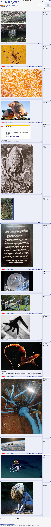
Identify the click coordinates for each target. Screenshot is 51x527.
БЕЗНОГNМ (12, 141)
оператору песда (16, 193)
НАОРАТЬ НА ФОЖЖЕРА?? (3, 6)
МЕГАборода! (40, 43)
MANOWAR (44, 315)
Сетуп (16, 7)
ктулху (3, 42)
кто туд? (5, 97)
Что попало (10, 7)
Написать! (5, 7)
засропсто (7, 97)
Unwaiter (45, 441)
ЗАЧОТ (30, 66)
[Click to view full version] (7, 209)
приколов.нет (1, 521)
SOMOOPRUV (7, 5)
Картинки (8, 7)
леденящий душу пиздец (9, 193)
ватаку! (13, 193)
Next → (50, 0)
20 (47, 4)
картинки (2, 42)
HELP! (18, 7)
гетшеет (41, 42)
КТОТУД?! (43, 3)
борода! (36, 43)
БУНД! (18, 193)
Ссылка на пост (12, 43)
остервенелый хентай (7, 42)
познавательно (2, 141)
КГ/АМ (33, 66)
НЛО (4, 42)
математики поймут (16, 141)
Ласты (3, 7)
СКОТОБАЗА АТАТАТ (8, 521)
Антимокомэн (44, 224)
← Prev (45, 0)
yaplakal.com (12, 521)
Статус (14, 7)
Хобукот (44, 455)
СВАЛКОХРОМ (42, 4)
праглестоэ (11, 42)
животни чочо (5, 291)
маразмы (5, 141)
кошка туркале (6, 339)
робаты (10, 141)
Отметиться (8, 43)
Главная (1, 7)
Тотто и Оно (46, 298)
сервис (7, 141)
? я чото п (27, 43)
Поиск (12, 7)
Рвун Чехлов (46, 104)
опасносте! (5, 193)
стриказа (12, 514)
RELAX (10, 5)
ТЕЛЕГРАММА (2, 5)
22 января (44, 378)
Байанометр (5, 521)
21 (48, 4)
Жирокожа (44, 68)
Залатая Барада (42, 1)
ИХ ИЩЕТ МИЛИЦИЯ (15, 5)
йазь (9, 97)
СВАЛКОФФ (39, 4)
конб (18, 141)
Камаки (44, 271)
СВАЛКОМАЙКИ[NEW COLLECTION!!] (40, 5)
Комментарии (3, 43)
